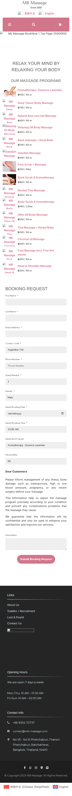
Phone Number (12, 359)
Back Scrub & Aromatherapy (36, 177)
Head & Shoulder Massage (35, 266)
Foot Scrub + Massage (32, 164)
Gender (9, 391)
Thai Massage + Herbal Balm (36, 227)
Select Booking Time (15, 423)
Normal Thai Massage (31, 190)
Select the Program (14, 439)
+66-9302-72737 (24, 722)
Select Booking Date (15, 407)
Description (11, 535)
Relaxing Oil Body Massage (35, 127)
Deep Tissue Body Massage (35, 103)
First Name (10, 295)
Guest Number (12, 375)
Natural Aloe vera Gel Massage (37, 115)
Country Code (12, 343)
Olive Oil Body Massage (33, 214)
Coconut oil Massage (31, 239)
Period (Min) (11, 455)
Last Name (10, 311)
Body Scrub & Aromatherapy (36, 201)
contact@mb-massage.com (30, 731)
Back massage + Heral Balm (35, 140)
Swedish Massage (29, 153)
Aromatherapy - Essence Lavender (40, 90)
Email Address (12, 327)
